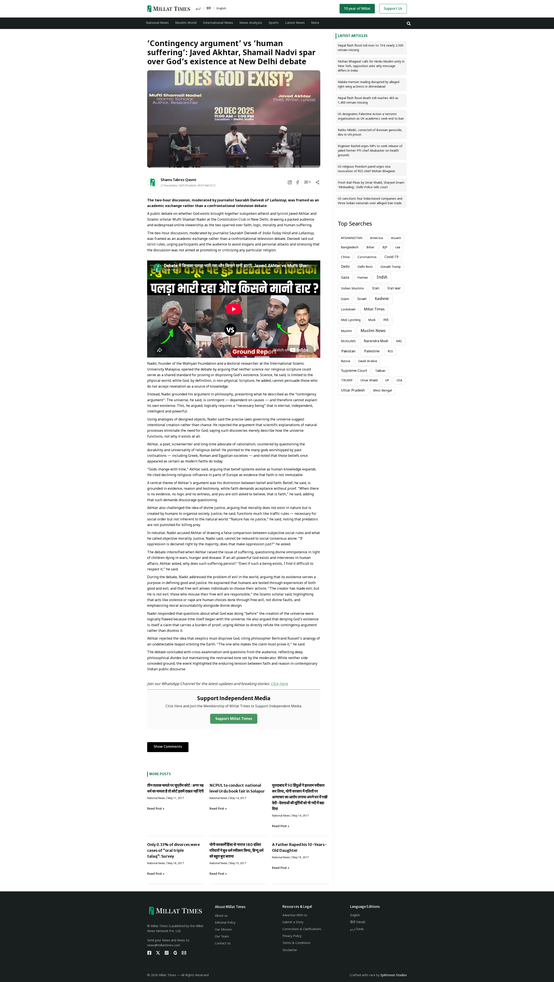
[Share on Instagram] (290, 182)
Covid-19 (391, 257)
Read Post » (155, 809)
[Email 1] (184, 953)
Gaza (345, 278)
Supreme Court (354, 371)
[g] (175, 953)
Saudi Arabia (367, 361)
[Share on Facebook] (298, 182)
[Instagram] (166, 953)
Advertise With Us (294, 915)
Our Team (222, 937)
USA (399, 381)
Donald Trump (390, 267)
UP (387, 381)
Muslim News (373, 331)
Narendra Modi (376, 341)
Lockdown (348, 310)
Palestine (372, 351)
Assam (396, 238)
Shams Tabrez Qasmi (178, 180)
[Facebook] (149, 953)
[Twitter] (158, 953)
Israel (361, 299)
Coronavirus (367, 257)
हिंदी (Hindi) (357, 922)
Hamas (362, 278)
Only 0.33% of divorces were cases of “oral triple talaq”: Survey (173, 850)
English (355, 915)
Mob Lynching (351, 320)
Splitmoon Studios (393, 975)
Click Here (279, 684)
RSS (390, 352)
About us (221, 916)
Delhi (345, 267)
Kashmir (382, 299)
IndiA (382, 277)
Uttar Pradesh (353, 390)
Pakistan (348, 351)
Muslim (346, 331)
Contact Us (223, 944)
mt (386, 320)
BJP (384, 248)
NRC (399, 341)
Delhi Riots (365, 267)
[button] (409, 23)
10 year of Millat (357, 9)
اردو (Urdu (357, 929)
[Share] (317, 182)
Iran (375, 288)
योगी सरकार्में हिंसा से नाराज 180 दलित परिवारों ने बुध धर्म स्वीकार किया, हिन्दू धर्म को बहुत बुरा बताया (236, 850)
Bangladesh (349, 248)
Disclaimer (289, 950)
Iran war (394, 288)
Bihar (370, 248)
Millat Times (374, 309)
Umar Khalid (369, 381)
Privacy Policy (291, 936)
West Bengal (382, 391)
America (376, 238)
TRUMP (347, 381)
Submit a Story (292, 922)
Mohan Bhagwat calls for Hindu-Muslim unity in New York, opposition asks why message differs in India (371, 66)
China (345, 257)
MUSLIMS (348, 341)
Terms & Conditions (296, 943)
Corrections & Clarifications (301, 929)
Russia (345, 361)
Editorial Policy (225, 923)
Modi (371, 320)
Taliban (380, 371)
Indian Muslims (352, 289)
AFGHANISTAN (351, 238)
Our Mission (223, 930)
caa (397, 248)
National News (156, 798)
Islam (345, 299)
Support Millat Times (233, 719)
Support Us (393, 9)
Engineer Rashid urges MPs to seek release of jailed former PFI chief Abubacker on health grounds (370, 150)
